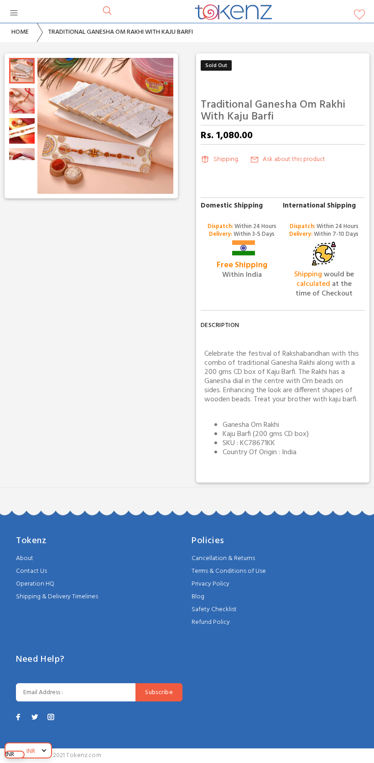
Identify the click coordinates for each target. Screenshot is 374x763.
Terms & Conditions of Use (229, 571)
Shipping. (226, 159)
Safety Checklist (214, 609)
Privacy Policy (210, 584)
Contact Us (31, 571)
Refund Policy (211, 622)
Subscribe (159, 692)
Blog (198, 597)
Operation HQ (35, 584)
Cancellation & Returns (223, 558)
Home (20, 32)
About (24, 558)
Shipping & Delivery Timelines (57, 597)
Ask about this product (294, 159)
